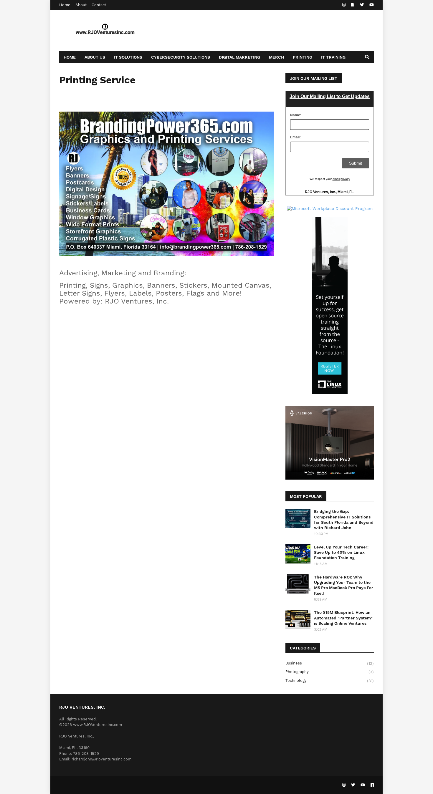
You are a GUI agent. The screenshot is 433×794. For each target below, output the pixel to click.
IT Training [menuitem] (333, 57)
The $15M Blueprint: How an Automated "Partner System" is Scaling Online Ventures (343, 617)
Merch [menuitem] (276, 57)
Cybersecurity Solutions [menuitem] (180, 57)
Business (329, 663)
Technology (329, 680)
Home (64, 5)
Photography (329, 671)
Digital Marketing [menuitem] (239, 57)
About (81, 5)
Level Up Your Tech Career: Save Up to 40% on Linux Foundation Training (341, 552)
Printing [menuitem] (302, 57)
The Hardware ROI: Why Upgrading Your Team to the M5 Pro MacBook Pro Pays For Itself (343, 585)
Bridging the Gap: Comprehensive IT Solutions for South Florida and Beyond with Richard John (343, 519)
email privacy (341, 178)
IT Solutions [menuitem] (128, 57)
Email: (295, 137)
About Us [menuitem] (95, 57)
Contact (99, 5)
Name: (295, 115)
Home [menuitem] (70, 57)
